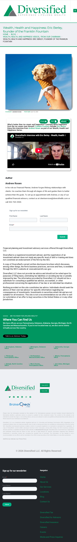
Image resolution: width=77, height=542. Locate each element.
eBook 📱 (65, 121)
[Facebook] (14, 397)
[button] (14, 348)
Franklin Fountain (42, 126)
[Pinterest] (30, 397)
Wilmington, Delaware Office (37, 347)
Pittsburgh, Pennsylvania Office (12, 356)
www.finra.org (6, 439)
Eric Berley (61, 126)
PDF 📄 (54, 121)
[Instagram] (26, 397)
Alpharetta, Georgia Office (61, 347)
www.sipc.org (14, 439)
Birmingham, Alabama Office (13, 347)
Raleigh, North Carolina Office (13, 364)
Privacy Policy (22, 439)
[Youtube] (18, 397)
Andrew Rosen (16, 112)
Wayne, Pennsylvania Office (62, 356)
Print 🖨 (43, 121)
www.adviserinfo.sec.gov (41, 429)
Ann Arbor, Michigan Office (62, 364)
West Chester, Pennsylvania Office (36, 364)
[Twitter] (10, 397)
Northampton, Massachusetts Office (37, 356)
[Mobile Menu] (75, 10)
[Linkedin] (22, 397)
